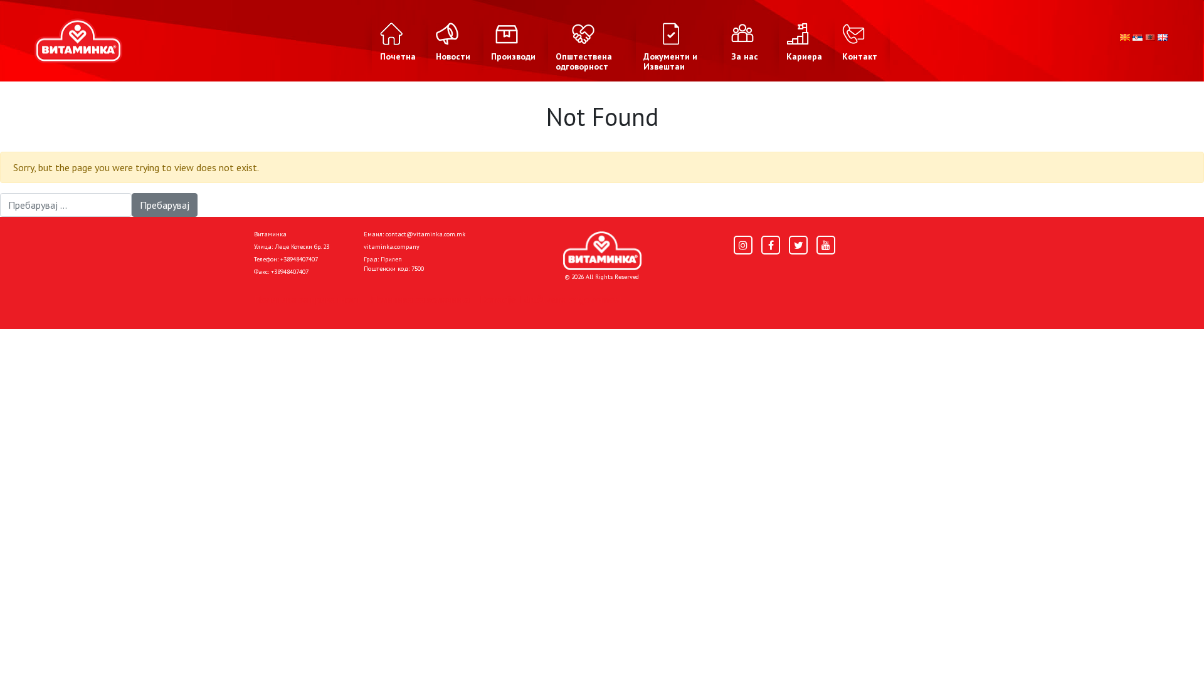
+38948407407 (299, 259)
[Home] (602, 250)
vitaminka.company (392, 247)
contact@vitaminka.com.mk (425, 234)
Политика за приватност (307, 299)
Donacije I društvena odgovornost (551, 299)
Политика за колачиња (420, 299)
